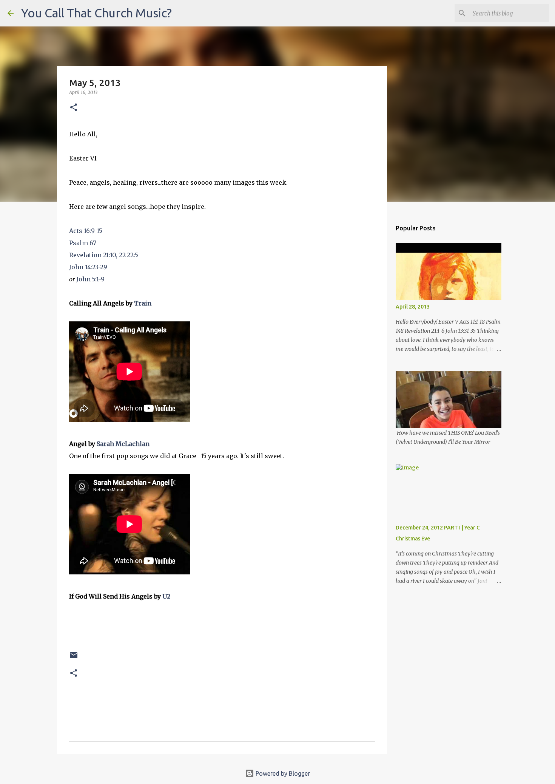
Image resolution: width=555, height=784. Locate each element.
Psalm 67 (82, 243)
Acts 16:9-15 (85, 231)
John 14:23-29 (88, 267)
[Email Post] (73, 658)
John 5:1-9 (90, 279)
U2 (166, 596)
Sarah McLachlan (123, 444)
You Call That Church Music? (96, 13)
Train (142, 303)
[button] (73, 108)
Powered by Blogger (282, 773)
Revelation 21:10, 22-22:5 (103, 255)
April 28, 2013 (413, 307)
